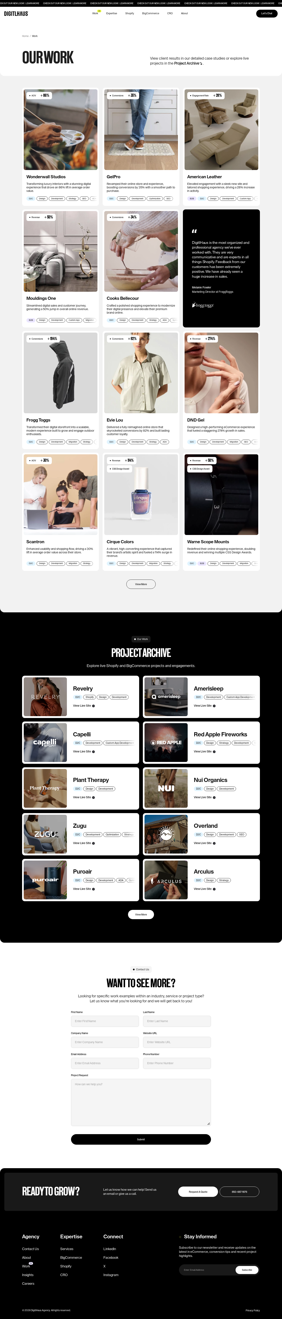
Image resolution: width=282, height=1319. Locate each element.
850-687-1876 (239, 1192)
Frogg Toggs (38, 420)
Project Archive (186, 63)
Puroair (83, 872)
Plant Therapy (91, 780)
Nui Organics (211, 780)
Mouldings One (41, 298)
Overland (206, 826)
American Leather (204, 177)
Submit (141, 1139)
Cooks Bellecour (123, 298)
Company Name (79, 1033)
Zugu (79, 826)
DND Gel (195, 420)
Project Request (80, 1075)
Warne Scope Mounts (208, 542)
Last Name (149, 1012)
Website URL (150, 1033)
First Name (77, 1012)
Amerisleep (208, 689)
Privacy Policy (253, 1310)
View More (141, 914)
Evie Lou (115, 420)
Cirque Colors (120, 542)
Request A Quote (198, 1192)
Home (25, 36)
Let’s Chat (266, 13)
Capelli (82, 734)
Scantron (35, 542)
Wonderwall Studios (46, 177)
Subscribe (247, 1270)
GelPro (113, 177)
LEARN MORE (32, 3)
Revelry (83, 689)
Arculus (204, 872)
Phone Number (151, 1054)
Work (35, 36)
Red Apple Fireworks (220, 734)
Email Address (79, 1054)
